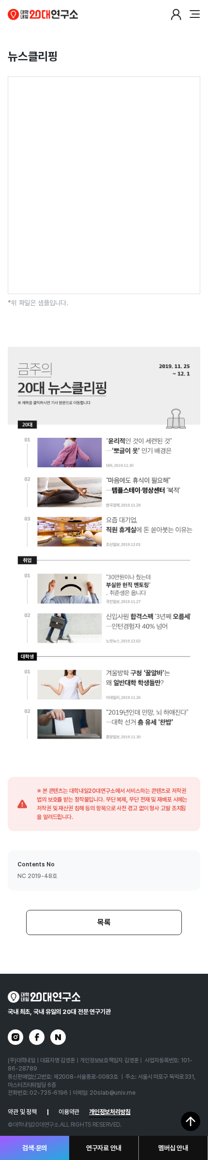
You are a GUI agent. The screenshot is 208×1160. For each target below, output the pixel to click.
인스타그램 (15, 1037)
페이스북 (37, 1037)
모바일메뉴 (194, 14)
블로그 (58, 1037)
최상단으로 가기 (190, 1121)
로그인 (176, 14)
